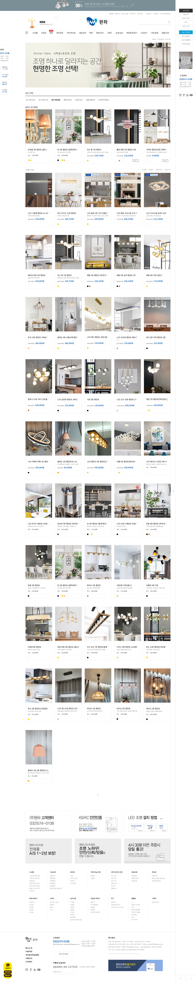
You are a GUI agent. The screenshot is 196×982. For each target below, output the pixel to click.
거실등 (43, 32)
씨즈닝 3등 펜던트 (123, 708)
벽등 (91, 32)
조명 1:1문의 (186, 18)
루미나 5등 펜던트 (94, 585)
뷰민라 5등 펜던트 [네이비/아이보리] (71, 523)
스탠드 (109, 32)
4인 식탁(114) (43, 100)
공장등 (93, 909)
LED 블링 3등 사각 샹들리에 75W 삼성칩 (102, 213)
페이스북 (30, 969)
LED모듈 (134, 914)
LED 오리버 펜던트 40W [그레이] (130, 337)
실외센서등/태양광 (76, 919)
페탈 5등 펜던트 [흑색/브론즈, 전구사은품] (103, 275)
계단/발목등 (94, 904)
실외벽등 (73, 917)
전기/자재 (134, 919)
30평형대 (52, 881)
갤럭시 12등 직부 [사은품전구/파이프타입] (44, 399)
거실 (51, 909)
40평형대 (52, 883)
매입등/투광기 (131, 32)
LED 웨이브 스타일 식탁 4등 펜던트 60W (162, 461)
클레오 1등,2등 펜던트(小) (38, 770)
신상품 (35, 32)
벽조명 (154, 872)
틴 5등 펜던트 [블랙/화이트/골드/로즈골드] (74, 149)
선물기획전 (155, 902)
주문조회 (140, 13)
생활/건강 (165, 32)
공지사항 (186, 10)
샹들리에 (113, 888)
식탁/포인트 (71, 32)
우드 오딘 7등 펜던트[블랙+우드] (100, 647)
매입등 (93, 907)
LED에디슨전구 (115, 904)
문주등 (72, 914)
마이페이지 (132, 13)
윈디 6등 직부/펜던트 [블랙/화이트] (160, 337)
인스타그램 (26, 969)
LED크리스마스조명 (117, 907)
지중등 (72, 904)
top (181, 978)
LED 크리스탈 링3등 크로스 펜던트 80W (161, 213)
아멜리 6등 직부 (152, 585)
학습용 (52, 904)
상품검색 (169, 22)
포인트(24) (79, 100)
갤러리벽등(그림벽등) (158, 878)
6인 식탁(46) (55, 100)
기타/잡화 (154, 32)
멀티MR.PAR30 (95, 912)
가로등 (72, 902)
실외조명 (73, 898)
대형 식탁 (114, 883)
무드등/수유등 (54, 902)
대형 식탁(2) (68, 100)
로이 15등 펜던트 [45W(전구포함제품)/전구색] (46, 337)
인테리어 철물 (135, 912)
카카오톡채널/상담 (165, 13)
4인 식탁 (113, 878)
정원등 (72, 909)
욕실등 (93, 878)
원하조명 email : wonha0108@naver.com (66, 944)
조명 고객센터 (186, 32)
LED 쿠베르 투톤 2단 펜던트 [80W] (41, 461)
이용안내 (28, 958)
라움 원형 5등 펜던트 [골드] (68, 647)
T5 (132, 902)
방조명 (72, 872)
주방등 (93, 876)
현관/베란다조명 (34, 883)
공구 (132, 907)
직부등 (31, 907)
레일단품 (134, 881)
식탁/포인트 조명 (116, 872)
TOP (175, 971)
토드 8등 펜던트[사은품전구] (39, 708)
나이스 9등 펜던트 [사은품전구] (129, 647)
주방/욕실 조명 (95, 872)
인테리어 (154, 876)
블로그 (34, 969)
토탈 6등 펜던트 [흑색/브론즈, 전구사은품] (162, 523)
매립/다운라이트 (34, 888)
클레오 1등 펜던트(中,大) (67, 461)
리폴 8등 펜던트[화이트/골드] (128, 461)
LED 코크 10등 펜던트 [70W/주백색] (131, 399)
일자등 (31, 909)
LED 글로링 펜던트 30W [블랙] (69, 399)
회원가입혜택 (186, 36)
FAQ (186, 22)
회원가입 (117, 13)
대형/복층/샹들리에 (56, 888)
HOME (154, 39)
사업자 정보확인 (63, 954)
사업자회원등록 (186, 40)
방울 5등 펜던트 (34, 585)
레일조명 (82, 32)
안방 (71, 876)
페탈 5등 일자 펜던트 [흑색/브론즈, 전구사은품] (135, 275)
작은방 (72, 881)
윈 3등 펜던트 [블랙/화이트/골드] (100, 523)
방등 (51, 32)
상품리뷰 (186, 14)
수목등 (72, 912)
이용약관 (28, 951)
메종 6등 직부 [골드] (154, 275)
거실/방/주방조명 (34, 876)
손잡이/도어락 (135, 904)
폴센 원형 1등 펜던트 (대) (126, 149)
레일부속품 (134, 878)
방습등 (72, 907)
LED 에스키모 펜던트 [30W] (68, 708)
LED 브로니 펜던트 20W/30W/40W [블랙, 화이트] (136, 523)
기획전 (154, 898)
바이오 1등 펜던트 (94, 708)
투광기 (93, 902)
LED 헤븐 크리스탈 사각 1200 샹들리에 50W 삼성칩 (137, 213)
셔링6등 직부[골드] (124, 585)
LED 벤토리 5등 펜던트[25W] (98, 461)
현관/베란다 (33, 898)
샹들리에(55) (90, 100)
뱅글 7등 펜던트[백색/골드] (156, 399)
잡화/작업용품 (135, 909)
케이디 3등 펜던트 (153, 708)
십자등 (31, 912)
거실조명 (53, 872)
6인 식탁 (168, 39)
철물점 (133, 898)
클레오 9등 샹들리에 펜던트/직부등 (70, 337)
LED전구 (144, 32)
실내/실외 (119, 32)
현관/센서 (100, 32)
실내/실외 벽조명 (34, 886)
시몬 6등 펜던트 (93, 399)
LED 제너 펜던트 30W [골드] (98, 337)
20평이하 (52, 876)
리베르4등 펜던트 (34, 647)
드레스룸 (73, 883)
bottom (191, 978)
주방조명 (59, 32)
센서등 (31, 904)
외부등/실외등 (156, 881)
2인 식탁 (113, 876)
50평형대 (52, 886)
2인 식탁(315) (30, 100)
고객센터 (155, 13)
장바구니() (124, 14)
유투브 (38, 969)
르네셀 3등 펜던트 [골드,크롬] (39, 149)
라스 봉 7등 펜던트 (94, 149)
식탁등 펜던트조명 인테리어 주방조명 (160, 149)
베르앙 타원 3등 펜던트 (36, 275)
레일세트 (134, 876)
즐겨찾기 (149, 13)
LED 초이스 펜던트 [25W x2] (39, 523)
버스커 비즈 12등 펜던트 (66, 213)
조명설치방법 (186, 44)
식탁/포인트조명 (34, 878)
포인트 (113, 886)
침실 (51, 907)
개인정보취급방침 (32, 955)
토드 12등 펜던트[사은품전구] (157, 647)
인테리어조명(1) (103, 100)
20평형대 (52, 878)
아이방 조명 (73, 878)
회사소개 (28, 948)
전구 (112, 898)
